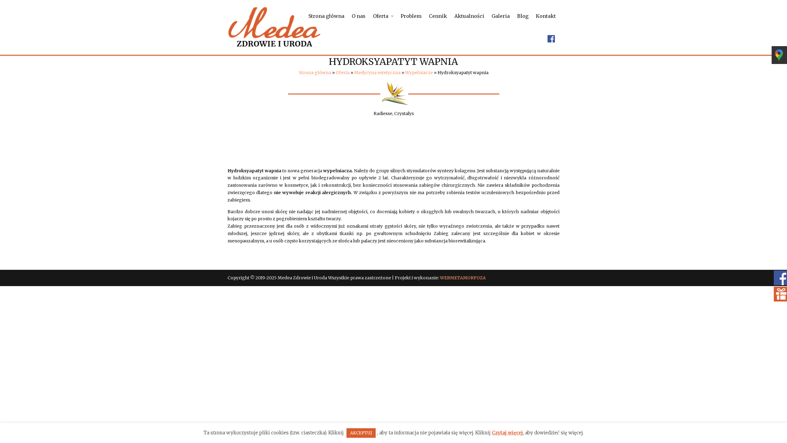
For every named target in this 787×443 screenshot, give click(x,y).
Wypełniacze (419, 72)
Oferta (343, 72)
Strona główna (315, 72)
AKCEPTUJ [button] (361, 433)
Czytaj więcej (507, 433)
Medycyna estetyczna (377, 72)
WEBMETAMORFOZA (463, 278)
